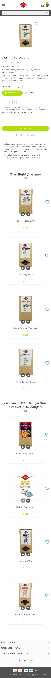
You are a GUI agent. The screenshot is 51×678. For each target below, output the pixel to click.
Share (4, 102)
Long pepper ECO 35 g (25, 328)
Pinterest (14, 102)
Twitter (25, 661)
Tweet (9, 102)
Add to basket (12, 93)
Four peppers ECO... (25, 221)
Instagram (31, 661)
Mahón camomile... (25, 507)
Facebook (19, 661)
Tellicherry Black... (25, 274)
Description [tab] (25, 128)
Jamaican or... (25, 561)
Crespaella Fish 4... (25, 453)
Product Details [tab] (25, 135)
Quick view (28, 214)
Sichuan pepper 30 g (25, 614)
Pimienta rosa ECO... (25, 382)
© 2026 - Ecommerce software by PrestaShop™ (25, 674)
